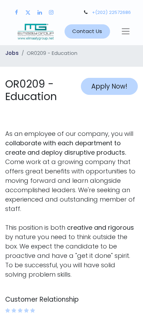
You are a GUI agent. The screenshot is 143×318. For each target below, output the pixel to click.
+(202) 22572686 (111, 12)
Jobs (12, 53)
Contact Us (87, 31)
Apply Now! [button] (109, 86)
